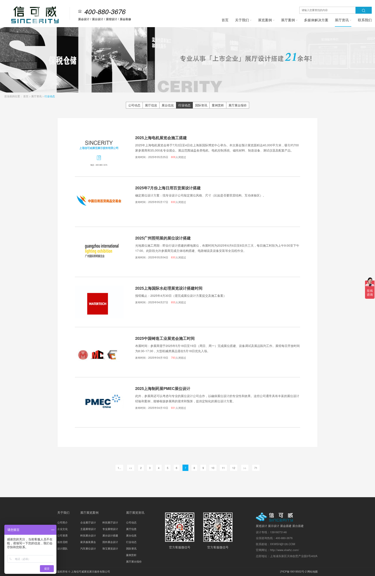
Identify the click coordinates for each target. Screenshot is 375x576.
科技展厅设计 (110, 522)
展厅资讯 (36, 96)
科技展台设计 (88, 535)
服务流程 (62, 542)
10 (212, 468)
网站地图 (312, 571)
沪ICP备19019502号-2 (293, 571)
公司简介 (62, 522)
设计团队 (62, 548)
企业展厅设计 (88, 522)
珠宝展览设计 (110, 548)
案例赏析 (218, 105)
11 (223, 468)
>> (244, 468)
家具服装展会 (88, 542)
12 (233, 468)
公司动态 (134, 105)
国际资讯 (201, 105)
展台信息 (168, 105)
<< (130, 468)
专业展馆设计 (110, 529)
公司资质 (62, 535)
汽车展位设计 (88, 548)
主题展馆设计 (88, 529)
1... (119, 468)
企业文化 (62, 529)
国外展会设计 (110, 542)
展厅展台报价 (238, 105)
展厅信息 (151, 105)
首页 (26, 96)
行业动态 (49, 96)
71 (255, 468)
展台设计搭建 (110, 535)
